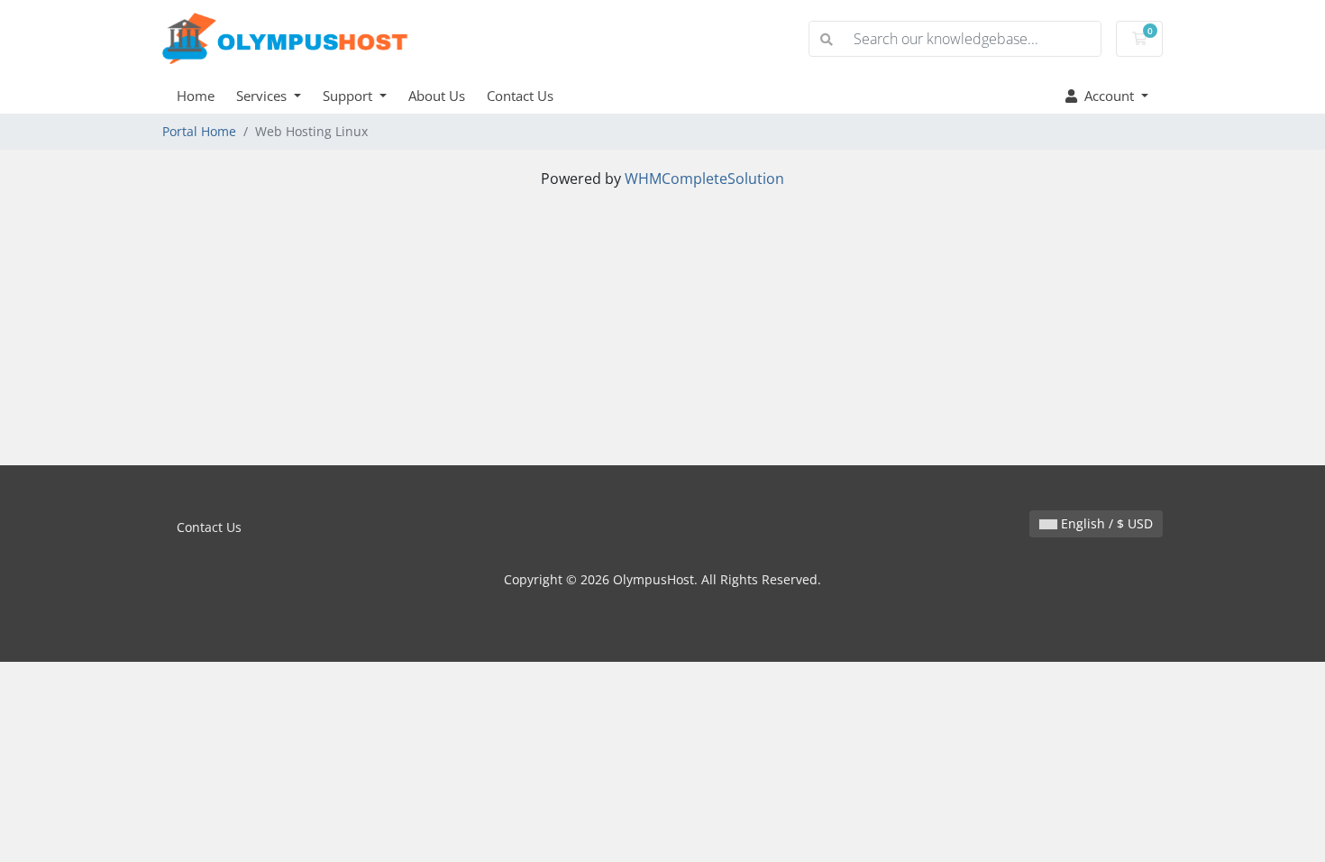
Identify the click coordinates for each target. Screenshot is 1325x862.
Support (349, 96)
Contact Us (520, 96)
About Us (436, 96)
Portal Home (199, 131)
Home (196, 96)
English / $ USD (1105, 523)
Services (263, 96)
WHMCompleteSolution (704, 178)
